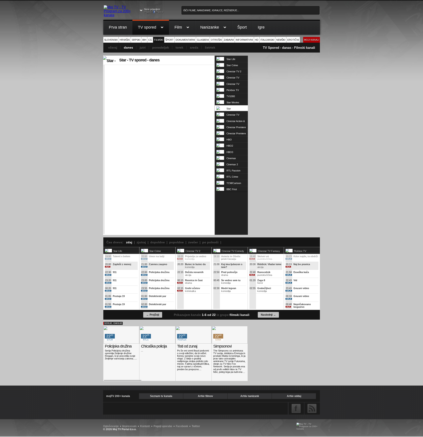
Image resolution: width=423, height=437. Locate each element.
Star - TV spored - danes (139, 60)
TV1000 (230, 96)
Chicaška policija (154, 346)
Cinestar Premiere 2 (236, 134)
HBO (229, 139)
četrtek (210, 47)
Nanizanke (209, 27)
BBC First (231, 189)
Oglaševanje (111, 426)
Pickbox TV (232, 90)
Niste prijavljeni (153, 10)
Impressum (129, 426)
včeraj (112, 47)
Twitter (196, 426)
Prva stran (118, 27)
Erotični (293, 39)
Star (228, 108)
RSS (312, 408)
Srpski (136, 39)
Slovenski (111, 39)
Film (178, 27)
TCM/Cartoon (233, 183)
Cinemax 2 (232, 164)
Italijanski (267, 39)
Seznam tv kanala (161, 396)
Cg (150, 39)
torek (179, 47)
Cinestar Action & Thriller (235, 122)
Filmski (158, 39)
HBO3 (229, 152)
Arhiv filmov (205, 396)
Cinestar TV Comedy (232, 78)
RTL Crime (232, 176)
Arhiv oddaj (294, 396)
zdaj (129, 242)
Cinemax (231, 158)
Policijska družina (118, 346)
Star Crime (232, 65)
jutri (143, 47)
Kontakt (145, 426)
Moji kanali (311, 39)
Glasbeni (203, 39)
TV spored (147, 27)
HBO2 (229, 145)
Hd (256, 39)
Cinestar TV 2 (233, 71)
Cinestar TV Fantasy (232, 84)
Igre (261, 27)
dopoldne (157, 242)
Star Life (230, 59)
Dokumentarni (185, 39)
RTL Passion (233, 170)
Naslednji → (268, 314)
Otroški (216, 39)
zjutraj (141, 242)
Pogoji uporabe (163, 426)
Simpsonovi (222, 346)
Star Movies (232, 102)
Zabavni (229, 39)
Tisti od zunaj (187, 346)
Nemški (280, 39)
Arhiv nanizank (249, 396)
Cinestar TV (232, 114)
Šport (242, 27)
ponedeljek (160, 47)
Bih (144, 39)
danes (128, 47)
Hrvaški (125, 39)
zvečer (193, 242)
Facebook (296, 408)
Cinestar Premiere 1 (236, 128)
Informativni (244, 39)
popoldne (176, 242)
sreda (194, 47)
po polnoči (210, 242)
